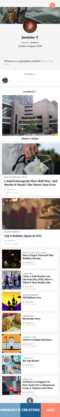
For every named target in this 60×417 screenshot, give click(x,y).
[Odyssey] (22, 5)
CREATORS (30, 410)
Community (28, 316)
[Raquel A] (5, 80)
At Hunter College (11, 193)
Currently (27, 274)
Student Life (29, 337)
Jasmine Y (11, 189)
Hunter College (30, 138)
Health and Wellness (15, 177)
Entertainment (12, 232)
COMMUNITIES (10, 410)
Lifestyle (27, 358)
